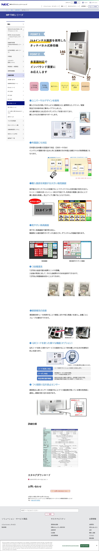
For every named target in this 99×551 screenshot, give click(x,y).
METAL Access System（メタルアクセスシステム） (14, 36)
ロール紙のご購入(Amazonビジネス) (15, 112)
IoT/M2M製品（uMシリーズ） (14, 51)
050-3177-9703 (35, 500)
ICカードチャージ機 (13, 125)
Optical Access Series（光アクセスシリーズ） (15, 30)
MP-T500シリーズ (12, 107)
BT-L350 (10, 95)
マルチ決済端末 (12, 121)
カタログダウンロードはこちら (38, 479)
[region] (49, 545)
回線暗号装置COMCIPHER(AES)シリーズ (14, 44)
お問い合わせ (94, 2)
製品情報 (4, 527)
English (85, 2)
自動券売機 (17, 10)
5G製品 (10, 56)
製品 (12, 10)
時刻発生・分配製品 (13, 66)
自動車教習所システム (13, 129)
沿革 (90, 530)
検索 (50, 514)
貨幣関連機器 (11, 71)
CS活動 (53, 532)
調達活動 (91, 538)
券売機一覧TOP (11, 79)
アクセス (91, 535)
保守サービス (11, 116)
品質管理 (53, 530)
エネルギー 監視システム (11, 61)
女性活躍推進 (54, 535)
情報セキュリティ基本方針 (58, 527)
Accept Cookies (84, 545)
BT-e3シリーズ (11, 87)
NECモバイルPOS (12, 134)
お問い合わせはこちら (60, 491)
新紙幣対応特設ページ (13, 83)
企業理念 (91, 524)
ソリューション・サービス (9, 524)
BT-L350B (10, 91)
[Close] (96, 545)
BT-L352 (10, 99)
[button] (50, 6)
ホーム (7, 10)
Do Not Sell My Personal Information (70, 545)
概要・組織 (92, 532)
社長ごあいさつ (93, 527)
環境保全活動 (54, 524)
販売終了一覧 (11, 138)
